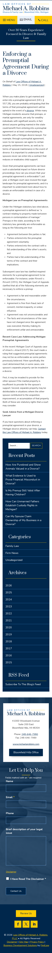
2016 (8, 655)
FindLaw (45, 945)
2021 (8, 620)
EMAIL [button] (28, 19)
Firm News (11, 553)
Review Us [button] (26, 913)
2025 (8, 592)
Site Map (23, 942)
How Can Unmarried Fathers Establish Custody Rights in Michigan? (22, 505)
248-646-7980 (30, 734)
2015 (8, 662)
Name (9, 781)
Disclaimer (11, 871)
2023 (8, 606)
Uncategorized (36, 85)
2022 (8, 613)
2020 (8, 627)
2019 (8, 634)
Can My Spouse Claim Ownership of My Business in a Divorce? (23, 520)
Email (10, 797)
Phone (10, 813)
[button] (8, 19)
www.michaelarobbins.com (26, 744)
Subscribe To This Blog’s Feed (23, 684)
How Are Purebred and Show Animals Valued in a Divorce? (23, 466)
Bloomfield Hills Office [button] (26, 752)
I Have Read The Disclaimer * (28, 879)
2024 (8, 599)
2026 (8, 585)
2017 (8, 648)
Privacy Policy (37, 942)
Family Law (12, 546)
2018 (8, 641)
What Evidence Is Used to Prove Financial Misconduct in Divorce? (22, 479)
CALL (44, 20)
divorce (30, 110)
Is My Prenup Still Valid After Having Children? (22, 492)
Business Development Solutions (20, 945)
